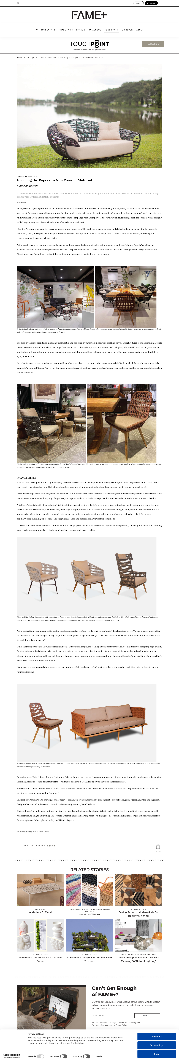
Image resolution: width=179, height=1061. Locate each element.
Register (151, 3)
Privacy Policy (121, 1025)
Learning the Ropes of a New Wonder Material (81, 57)
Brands (80, 30)
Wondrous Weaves (89, 914)
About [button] (140, 30)
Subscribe (153, 44)
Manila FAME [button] (48, 30)
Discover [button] (127, 30)
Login (138, 3)
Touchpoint (111, 30)
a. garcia (51, 845)
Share (158, 851)
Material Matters (48, 57)
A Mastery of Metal (40, 912)
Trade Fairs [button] (66, 30)
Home (19, 57)
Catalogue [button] (94, 30)
